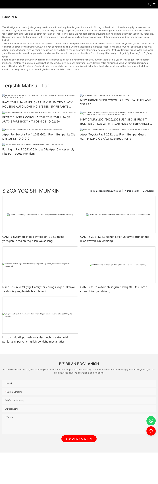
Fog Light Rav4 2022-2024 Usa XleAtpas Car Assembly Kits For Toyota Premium (38, 151)
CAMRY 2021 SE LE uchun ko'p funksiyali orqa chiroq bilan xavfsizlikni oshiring (115, 239)
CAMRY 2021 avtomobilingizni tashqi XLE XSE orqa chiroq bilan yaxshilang (113, 289)
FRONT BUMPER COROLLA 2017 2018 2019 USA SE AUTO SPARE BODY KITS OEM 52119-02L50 (36, 119)
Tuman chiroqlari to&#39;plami (105, 190)
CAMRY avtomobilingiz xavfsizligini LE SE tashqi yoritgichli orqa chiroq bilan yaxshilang (33, 239)
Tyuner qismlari (131, 190)
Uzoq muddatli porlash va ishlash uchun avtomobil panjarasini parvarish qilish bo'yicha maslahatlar (35, 339)
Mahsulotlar (148, 190)
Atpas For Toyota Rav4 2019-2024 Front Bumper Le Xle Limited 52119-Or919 (38, 136)
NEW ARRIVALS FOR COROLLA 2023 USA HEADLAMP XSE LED (115, 102)
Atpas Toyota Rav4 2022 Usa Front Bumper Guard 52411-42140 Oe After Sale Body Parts (113, 136)
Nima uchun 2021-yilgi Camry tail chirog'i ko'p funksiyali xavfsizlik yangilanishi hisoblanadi (38, 289)
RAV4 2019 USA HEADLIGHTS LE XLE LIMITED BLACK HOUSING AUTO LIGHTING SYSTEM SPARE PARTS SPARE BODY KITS (37, 105)
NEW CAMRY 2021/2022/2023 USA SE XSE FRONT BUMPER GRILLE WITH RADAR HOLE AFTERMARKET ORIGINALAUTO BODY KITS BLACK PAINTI (115, 122)
